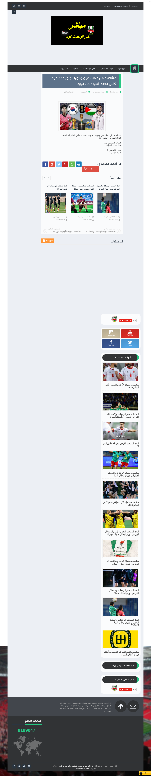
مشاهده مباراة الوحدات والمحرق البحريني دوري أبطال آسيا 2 (123, 562)
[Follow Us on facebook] (14, 766)
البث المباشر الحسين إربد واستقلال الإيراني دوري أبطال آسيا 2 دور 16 (122, 533)
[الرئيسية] (134, 68)
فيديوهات (63, 68)
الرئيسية (84, 92)
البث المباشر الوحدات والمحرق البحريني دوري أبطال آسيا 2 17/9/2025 (124, 622)
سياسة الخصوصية (121, 6)
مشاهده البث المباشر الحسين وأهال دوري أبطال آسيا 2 (121, 653)
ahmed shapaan (82, 768)
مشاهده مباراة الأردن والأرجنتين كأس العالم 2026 (121, 503)
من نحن (135, 6)
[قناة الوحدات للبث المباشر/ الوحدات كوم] (77, 44)
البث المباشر (107, 68)
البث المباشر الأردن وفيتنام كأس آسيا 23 (121, 444)
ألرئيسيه (121, 68)
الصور (75, 68)
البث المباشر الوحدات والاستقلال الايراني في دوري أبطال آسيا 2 (123, 415)
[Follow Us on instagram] (29, 766)
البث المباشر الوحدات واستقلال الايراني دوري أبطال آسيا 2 (124, 591)
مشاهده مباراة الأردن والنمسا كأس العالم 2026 (122, 386)
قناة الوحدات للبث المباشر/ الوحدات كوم (76, 766)
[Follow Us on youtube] (24, 766)
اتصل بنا (107, 6)
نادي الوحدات (89, 68)
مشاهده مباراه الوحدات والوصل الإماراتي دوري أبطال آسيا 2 (123, 474)
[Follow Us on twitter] (19, 766)
